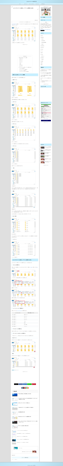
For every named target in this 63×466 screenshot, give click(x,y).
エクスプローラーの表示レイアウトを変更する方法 (25, 67)
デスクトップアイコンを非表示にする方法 (46, 78)
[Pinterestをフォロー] (25, 388)
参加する (50, 119)
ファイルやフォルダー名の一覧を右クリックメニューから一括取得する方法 (46, 73)
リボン (31, 267)
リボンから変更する (22, 68)
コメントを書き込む (25, 457)
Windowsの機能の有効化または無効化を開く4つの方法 (46, 76)
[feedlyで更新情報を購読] (26, 388)
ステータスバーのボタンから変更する (24, 71)
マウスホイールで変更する (23, 70)
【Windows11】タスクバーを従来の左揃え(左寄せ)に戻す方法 (46, 70)
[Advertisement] (25, 14)
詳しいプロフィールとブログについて (45, 29)
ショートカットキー (19, 310)
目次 (24, 56)
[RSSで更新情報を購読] (28, 388)
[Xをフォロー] (23, 388)
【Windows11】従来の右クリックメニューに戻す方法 (46, 81)
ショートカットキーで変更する (23, 69)
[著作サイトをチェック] (22, 388)
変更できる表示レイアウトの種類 (23, 57)
